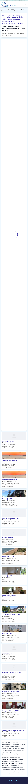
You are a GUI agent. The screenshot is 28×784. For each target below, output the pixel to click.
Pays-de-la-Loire (23, 10)
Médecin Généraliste (12, 10)
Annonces (5, 10)
